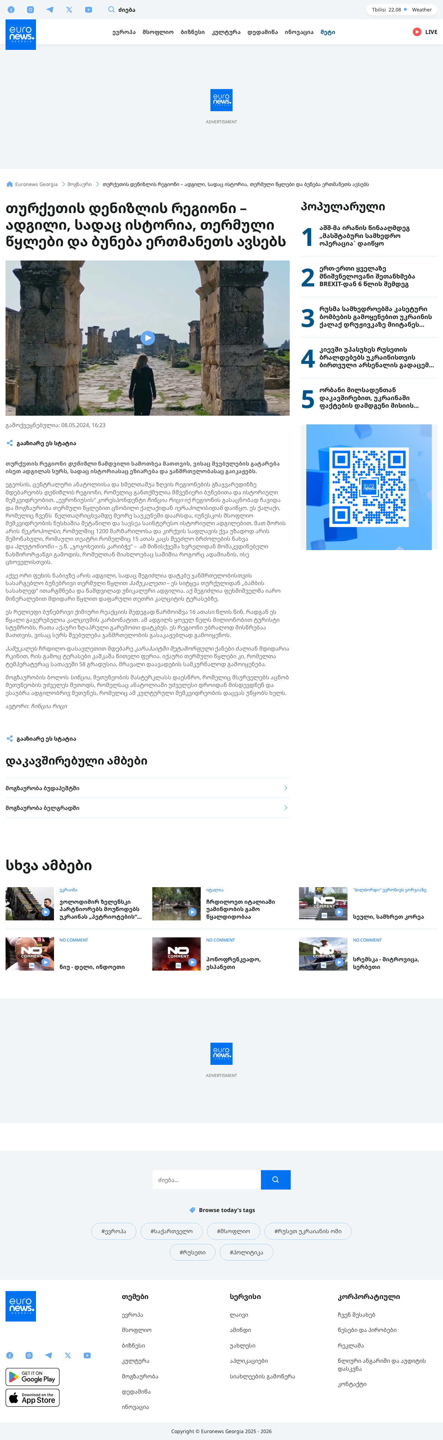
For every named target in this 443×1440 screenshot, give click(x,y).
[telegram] (49, 9)
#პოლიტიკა (246, 1252)
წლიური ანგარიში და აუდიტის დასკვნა (382, 1364)
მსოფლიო (137, 1330)
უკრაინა (69, 890)
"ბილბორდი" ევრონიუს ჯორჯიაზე (389, 890)
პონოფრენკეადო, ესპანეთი (233, 963)
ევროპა (132, 1314)
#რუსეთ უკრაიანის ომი (308, 1231)
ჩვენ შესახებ (357, 1314)
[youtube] (88, 9)
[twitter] (69, 9)
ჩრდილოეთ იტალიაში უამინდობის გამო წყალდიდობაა (240, 909)
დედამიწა (136, 1391)
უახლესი (242, 1345)
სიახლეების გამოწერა (262, 1376)
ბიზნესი (133, 1345)
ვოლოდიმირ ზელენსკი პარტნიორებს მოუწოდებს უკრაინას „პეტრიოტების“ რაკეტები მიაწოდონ (99, 909)
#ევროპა (113, 1231)
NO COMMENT (74, 940)
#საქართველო (172, 1231)
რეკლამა (351, 1345)
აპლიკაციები (249, 1360)
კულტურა (136, 1360)
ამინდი (240, 1330)
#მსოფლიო (233, 1231)
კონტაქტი (352, 1384)
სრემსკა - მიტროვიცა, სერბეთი (386, 963)
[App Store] (33, 1398)
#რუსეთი (193, 1252)
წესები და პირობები (367, 1330)
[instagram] (30, 9)
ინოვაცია (135, 1407)
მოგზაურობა (140, 1376)
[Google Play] (33, 1377)
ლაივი (239, 1314)
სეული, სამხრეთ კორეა (388, 916)
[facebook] (11, 9)
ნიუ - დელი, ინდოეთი (92, 967)
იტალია (215, 890)
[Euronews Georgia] (21, 34)
